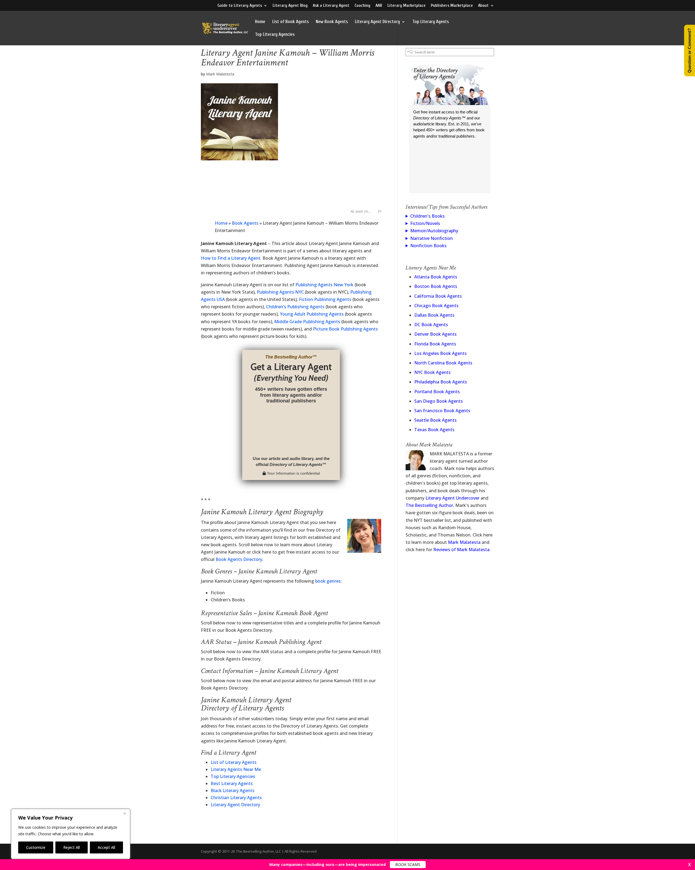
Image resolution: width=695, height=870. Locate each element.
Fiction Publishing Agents (325, 299)
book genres (328, 581)
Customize (35, 847)
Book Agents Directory (239, 559)
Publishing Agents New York (324, 285)
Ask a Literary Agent (331, 5)
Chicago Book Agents (436, 306)
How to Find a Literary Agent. (231, 258)
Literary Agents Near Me (236, 769)
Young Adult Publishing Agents (312, 314)
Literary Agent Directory (377, 22)
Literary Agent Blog (290, 5)
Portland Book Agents (437, 392)
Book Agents (245, 223)
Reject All (71, 847)
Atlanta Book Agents (435, 277)
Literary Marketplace (406, 5)
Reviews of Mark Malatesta (461, 550)
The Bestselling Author (429, 505)
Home (260, 22)
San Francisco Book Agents (442, 411)
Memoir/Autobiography (434, 231)
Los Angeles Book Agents (440, 353)
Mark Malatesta (220, 74)
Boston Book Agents (435, 286)
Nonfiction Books (428, 246)
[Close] (124, 813)
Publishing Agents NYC (280, 292)
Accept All (106, 847)
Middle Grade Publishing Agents (307, 322)
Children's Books (427, 216)
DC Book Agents (431, 325)
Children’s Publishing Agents (295, 307)
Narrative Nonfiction (431, 238)
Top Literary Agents (430, 22)
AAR (378, 5)
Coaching (362, 5)
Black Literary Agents (232, 790)
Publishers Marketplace (452, 5)
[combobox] (450, 52)
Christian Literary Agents (236, 798)
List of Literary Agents (234, 762)
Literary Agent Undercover (452, 498)
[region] (70, 834)
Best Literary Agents (232, 783)
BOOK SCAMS (407, 864)
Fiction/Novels (425, 223)
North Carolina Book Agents (443, 363)
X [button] (689, 865)
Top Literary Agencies (275, 35)
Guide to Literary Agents (239, 5)
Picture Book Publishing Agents (345, 329)
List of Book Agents (290, 22)
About (483, 5)
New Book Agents (332, 22)
